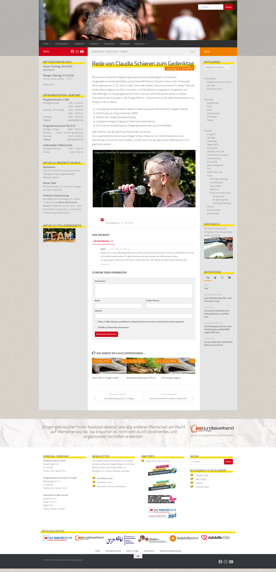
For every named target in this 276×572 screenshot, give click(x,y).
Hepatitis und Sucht (215, 151)
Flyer (209, 106)
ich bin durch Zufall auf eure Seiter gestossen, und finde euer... (216, 313)
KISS (209, 168)
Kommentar (100, 281)
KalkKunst (214, 189)
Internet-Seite (202, 487)
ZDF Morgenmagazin (171, 377)
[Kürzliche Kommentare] (207, 278)
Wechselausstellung (222, 203)
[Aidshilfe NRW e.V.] (184, 542)
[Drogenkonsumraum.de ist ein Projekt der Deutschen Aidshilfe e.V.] (162, 491)
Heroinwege (215, 186)
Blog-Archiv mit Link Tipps (157, 461)
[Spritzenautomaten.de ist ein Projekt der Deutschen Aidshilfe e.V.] (162, 476)
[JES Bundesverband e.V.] (89, 541)
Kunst (209, 175)
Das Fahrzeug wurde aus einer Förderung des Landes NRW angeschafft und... (218, 329)
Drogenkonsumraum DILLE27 (59, 125)
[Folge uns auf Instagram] (77, 51)
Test (206, 288)
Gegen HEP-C (213, 144)
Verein (46, 43)
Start (97, 550)
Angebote (79, 43)
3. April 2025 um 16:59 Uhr (119, 249)
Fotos (209, 110)
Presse (199, 483)
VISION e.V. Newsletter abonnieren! (113, 327)
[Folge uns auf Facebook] (72, 51)
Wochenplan (48, 84)
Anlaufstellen (61, 43)
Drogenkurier (213, 103)
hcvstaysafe (212, 148)
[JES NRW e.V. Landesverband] (121, 546)
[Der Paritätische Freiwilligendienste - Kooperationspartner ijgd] (162, 519)
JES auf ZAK (212, 162)
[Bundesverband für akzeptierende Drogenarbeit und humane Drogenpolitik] (152, 543)
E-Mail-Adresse (152, 300)
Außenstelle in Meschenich (57, 145)
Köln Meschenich (214, 89)
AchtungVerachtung (219, 179)
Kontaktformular (113, 550)
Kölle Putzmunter (215, 172)
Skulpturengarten (220, 199)
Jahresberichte (213, 113)
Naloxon (210, 206)
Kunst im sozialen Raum (220, 193)
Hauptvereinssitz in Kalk (56, 99)
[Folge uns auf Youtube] (81, 51)
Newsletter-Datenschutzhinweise (111, 486)
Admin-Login (132, 550)
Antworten (105, 264)
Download (109, 43)
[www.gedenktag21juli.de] (162, 504)
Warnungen (201, 479)
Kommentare (105, 241)
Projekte (94, 43)
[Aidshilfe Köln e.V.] (215, 541)
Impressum (139, 43)
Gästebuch (125, 43)
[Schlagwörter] (229, 278)
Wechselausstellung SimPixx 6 (141, 377)
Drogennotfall (202, 475)
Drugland (211, 134)
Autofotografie (216, 182)
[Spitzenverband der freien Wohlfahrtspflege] (57, 541)
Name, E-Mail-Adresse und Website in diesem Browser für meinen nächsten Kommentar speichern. (141, 322)
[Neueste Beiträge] (222, 278)
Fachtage (211, 137)
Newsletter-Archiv (105, 482)
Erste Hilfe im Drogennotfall (105, 377)
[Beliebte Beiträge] (214, 278)
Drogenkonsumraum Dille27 (219, 82)
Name (97, 300)
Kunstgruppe (218, 196)
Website (98, 311)
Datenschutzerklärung (170, 550)
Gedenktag (98, 51)
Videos (124, 51)
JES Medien (212, 116)
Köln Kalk (112, 51)
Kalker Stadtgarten (215, 165)
